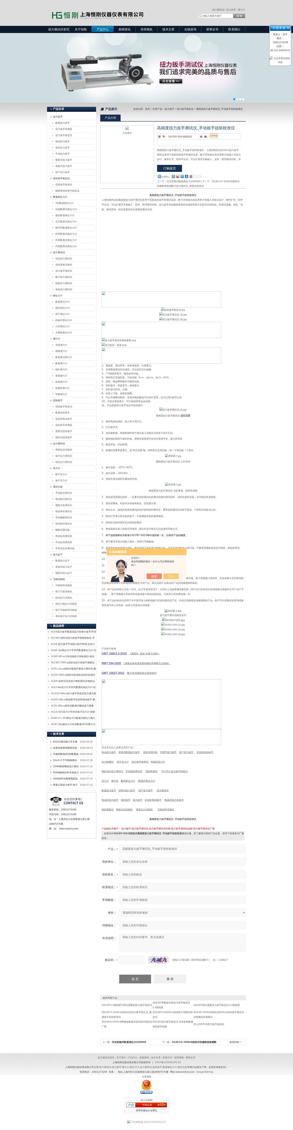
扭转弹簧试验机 (63, 264)
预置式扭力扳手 (63, 160)
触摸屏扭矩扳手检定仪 (67, 190)
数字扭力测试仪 (63, 277)
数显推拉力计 (60, 197)
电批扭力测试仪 (63, 289)
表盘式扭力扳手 (63, 166)
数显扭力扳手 (62, 123)
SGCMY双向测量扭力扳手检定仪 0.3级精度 (217, 1005)
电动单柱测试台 (63, 511)
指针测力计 (61, 369)
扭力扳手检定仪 (63, 135)
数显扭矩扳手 (62, 412)
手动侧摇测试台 (63, 517)
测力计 (241, 9)
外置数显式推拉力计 (66, 240)
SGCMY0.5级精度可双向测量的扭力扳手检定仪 (127, 1005)
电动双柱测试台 (63, 523)
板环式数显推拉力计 (66, 227)
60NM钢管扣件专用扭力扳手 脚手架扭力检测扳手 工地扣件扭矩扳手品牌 (66, 773)
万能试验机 (59, 579)
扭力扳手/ (231, 9)
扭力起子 (58, 554)
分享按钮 (146, 1076)
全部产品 (157, 109)
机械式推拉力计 (63, 320)
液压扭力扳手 (62, 147)
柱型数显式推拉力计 (66, 234)
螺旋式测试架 (62, 530)
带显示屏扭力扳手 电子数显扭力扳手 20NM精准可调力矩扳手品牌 (65, 786)
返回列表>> (235, 1042)
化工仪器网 (146, 1100)
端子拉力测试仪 (63, 456)
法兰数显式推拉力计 (66, 221)
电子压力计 (61, 480)
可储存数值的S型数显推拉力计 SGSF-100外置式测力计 (66, 755)
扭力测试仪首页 (58, 29)
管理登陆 (179, 1057)
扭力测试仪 (59, 252)
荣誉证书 (212, 29)
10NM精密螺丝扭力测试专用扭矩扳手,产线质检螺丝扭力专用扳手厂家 (66, 767)
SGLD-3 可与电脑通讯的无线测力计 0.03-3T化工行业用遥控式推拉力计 (66, 761)
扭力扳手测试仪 (63, 271)
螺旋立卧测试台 (63, 505)
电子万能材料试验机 (66, 610)
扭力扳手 (58, 116)
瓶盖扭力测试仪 (63, 283)
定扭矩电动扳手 (63, 419)
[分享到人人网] (186, 176)
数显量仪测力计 (63, 357)
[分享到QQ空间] (173, 176)
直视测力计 (61, 375)
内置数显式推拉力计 (66, 246)
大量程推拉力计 (63, 332)
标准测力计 (61, 382)
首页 (147, 109)
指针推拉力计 (62, 308)
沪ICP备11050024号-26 (168, 1062)
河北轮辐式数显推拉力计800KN (184, 181)
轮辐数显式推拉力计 (66, 209)
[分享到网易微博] (191, 176)
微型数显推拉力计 (65, 215)
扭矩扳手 (58, 400)
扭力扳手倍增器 (63, 129)
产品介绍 (110, 117)
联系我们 (234, 29)
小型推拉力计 (62, 326)
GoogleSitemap (204, 1072)
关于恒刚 (81, 29)
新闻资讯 (125, 29)
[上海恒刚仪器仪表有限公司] (104, 9)
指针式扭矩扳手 (63, 437)
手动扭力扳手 (62, 153)
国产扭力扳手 (62, 172)
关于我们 (121, 1057)
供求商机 (146, 29)
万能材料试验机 (63, 585)
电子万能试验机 (63, 591)
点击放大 (127, 132)
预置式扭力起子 (63, 573)
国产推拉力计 (62, 314)
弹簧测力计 (61, 394)
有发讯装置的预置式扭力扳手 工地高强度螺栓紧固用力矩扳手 (65, 749)
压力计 (56, 468)
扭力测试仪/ (218, 9)
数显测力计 (61, 363)
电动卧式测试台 (63, 499)
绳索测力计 (61, 351)
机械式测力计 (62, 388)
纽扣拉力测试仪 (63, 462)
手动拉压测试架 (63, 542)
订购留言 (169, 168)
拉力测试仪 (59, 443)
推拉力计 (58, 295)
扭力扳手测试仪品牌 (182, 828)
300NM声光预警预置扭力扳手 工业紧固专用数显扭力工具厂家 (65, 779)
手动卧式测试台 (63, 493)
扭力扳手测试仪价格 (159, 828)
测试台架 (58, 486)
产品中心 (103, 29)
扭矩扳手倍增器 (63, 425)
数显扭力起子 (62, 560)
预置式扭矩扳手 (63, 431)
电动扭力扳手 (62, 141)
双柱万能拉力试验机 (66, 603)
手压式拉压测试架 (65, 548)
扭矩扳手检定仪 (61, 178)
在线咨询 (190, 29)
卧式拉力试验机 (63, 597)
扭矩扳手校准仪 (63, 184)
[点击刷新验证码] (158, 960)
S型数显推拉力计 (64, 203)
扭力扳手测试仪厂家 (204, 828)
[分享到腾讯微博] (182, 176)
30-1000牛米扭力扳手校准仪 (209, 1024)
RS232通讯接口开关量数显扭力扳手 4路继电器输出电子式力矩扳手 (66, 742)
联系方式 (167, 1057)
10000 (213, 135)
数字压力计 (61, 474)
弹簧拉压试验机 (63, 449)
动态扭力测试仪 (63, 258)
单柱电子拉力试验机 (66, 616)
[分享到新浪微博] (177, 176)
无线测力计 (61, 345)
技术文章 (168, 29)
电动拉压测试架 (63, 536)
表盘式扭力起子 (63, 566)
